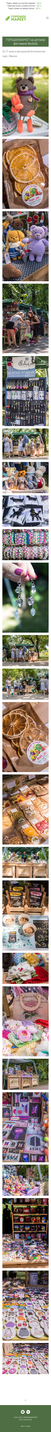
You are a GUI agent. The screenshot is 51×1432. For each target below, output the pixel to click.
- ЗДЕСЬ (38, 5)
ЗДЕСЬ (39, 3)
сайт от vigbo (25, 1426)
